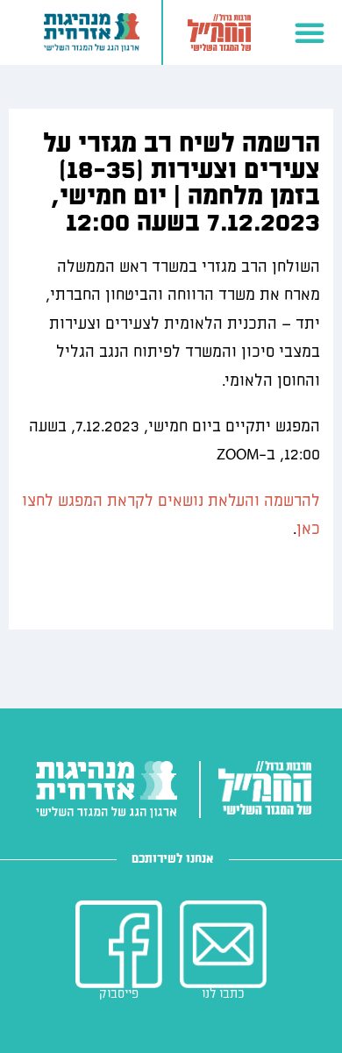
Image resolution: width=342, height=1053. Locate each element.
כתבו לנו (223, 994)
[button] (309, 32)
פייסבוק (119, 994)
